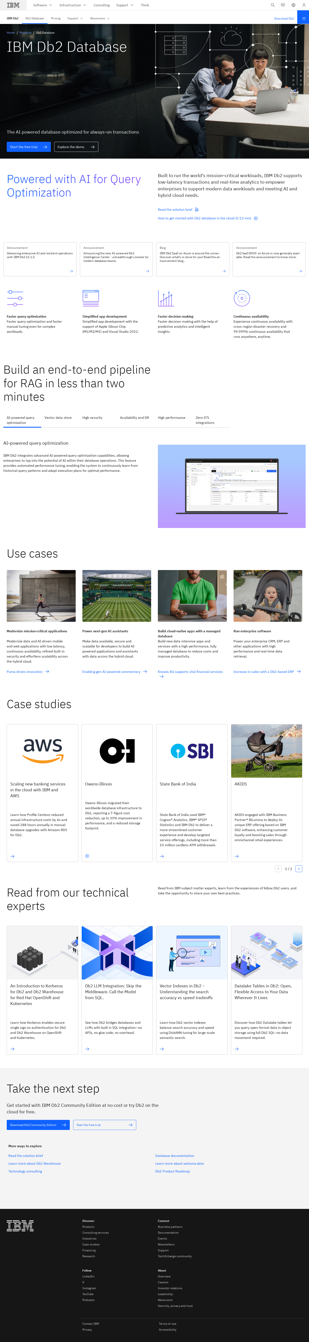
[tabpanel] (154, 480)
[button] (293, 5)
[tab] (22, 420)
